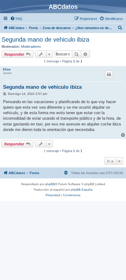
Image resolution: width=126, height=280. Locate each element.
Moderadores (31, 46)
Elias (7, 69)
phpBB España (82, 189)
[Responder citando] (109, 74)
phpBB (50, 184)
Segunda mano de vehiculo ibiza (45, 39)
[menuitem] (16, 18)
